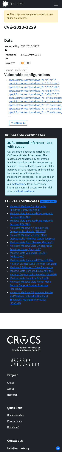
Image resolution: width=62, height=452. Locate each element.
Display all (19, 122)
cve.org (9, 70)
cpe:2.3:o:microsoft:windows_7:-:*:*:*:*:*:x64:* (34, 83)
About (10, 388)
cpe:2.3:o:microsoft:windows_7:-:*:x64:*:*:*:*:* (34, 90)
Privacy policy (14, 421)
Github (10, 382)
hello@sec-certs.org (18, 448)
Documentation (15, 415)
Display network (48, 201)
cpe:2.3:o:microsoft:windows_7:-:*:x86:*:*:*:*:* (34, 94)
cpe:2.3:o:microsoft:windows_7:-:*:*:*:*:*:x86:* (34, 87)
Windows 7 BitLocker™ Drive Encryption (31, 267)
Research (12, 394)
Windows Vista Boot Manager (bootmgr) (31, 242)
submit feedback (24, 191)
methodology (19, 183)
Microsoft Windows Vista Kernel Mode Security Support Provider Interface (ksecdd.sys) (30, 285)
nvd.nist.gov (20, 70)
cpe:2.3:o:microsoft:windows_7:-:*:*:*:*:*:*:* (32, 79)
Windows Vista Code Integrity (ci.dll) (29, 278)
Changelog (13, 427)
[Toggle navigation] (56, 4)
